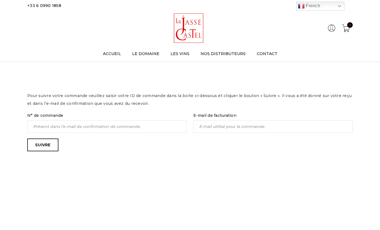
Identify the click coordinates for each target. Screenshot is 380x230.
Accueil (316, 77)
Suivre (43, 144)
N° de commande (45, 115)
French (312, 5)
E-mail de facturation (214, 115)
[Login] (331, 30)
